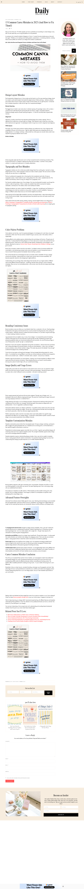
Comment (7, 741)
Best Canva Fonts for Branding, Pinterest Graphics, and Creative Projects (14, 728)
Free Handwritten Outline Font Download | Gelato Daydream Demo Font (30, 728)
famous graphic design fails (20, 597)
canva (24, 681)
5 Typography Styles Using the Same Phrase (45, 727)
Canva (6, 19)
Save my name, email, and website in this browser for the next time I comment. (18, 777)
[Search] (74, 51)
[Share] (6, 28)
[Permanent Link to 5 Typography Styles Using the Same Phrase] (45, 724)
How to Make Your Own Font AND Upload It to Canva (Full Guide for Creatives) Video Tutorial (68, 67)
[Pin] (9, 28)
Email (7, 765)
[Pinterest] (77, 0)
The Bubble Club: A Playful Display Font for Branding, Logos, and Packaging (68, 84)
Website (7, 771)
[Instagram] (80, 0)
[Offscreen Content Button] (1, 2)
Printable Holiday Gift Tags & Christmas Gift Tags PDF (67, 131)
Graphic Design (11, 19)
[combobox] (66, 50)
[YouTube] (78, 0)
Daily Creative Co (42, 11)
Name (7, 758)
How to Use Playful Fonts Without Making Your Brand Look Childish (68, 100)
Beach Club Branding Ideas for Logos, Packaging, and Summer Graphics (68, 115)
